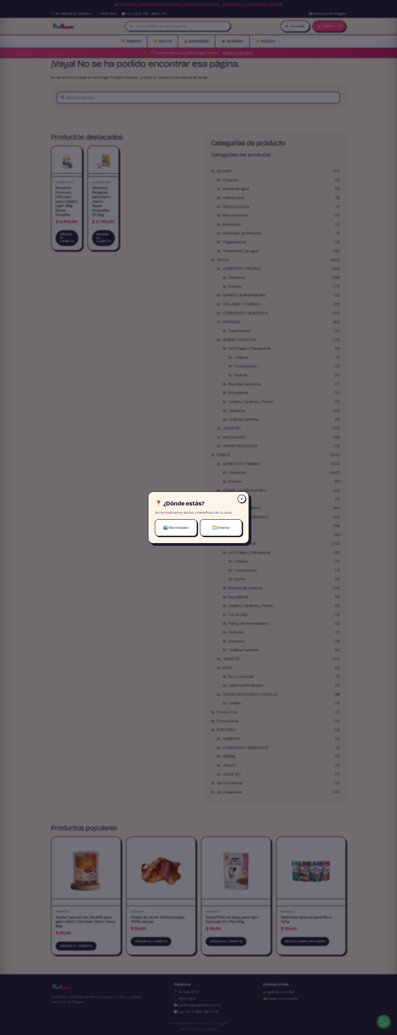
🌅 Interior (221, 527)
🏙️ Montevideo (176, 527)
